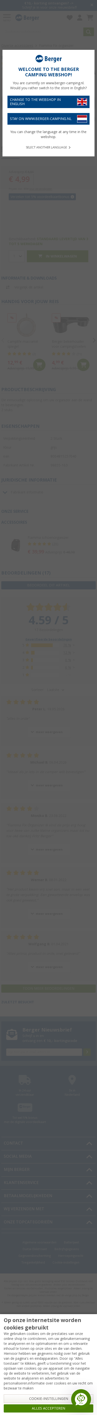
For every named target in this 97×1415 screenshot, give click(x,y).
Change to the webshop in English (35, 102)
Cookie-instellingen (48, 1399)
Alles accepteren (48, 1408)
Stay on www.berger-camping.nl (41, 119)
